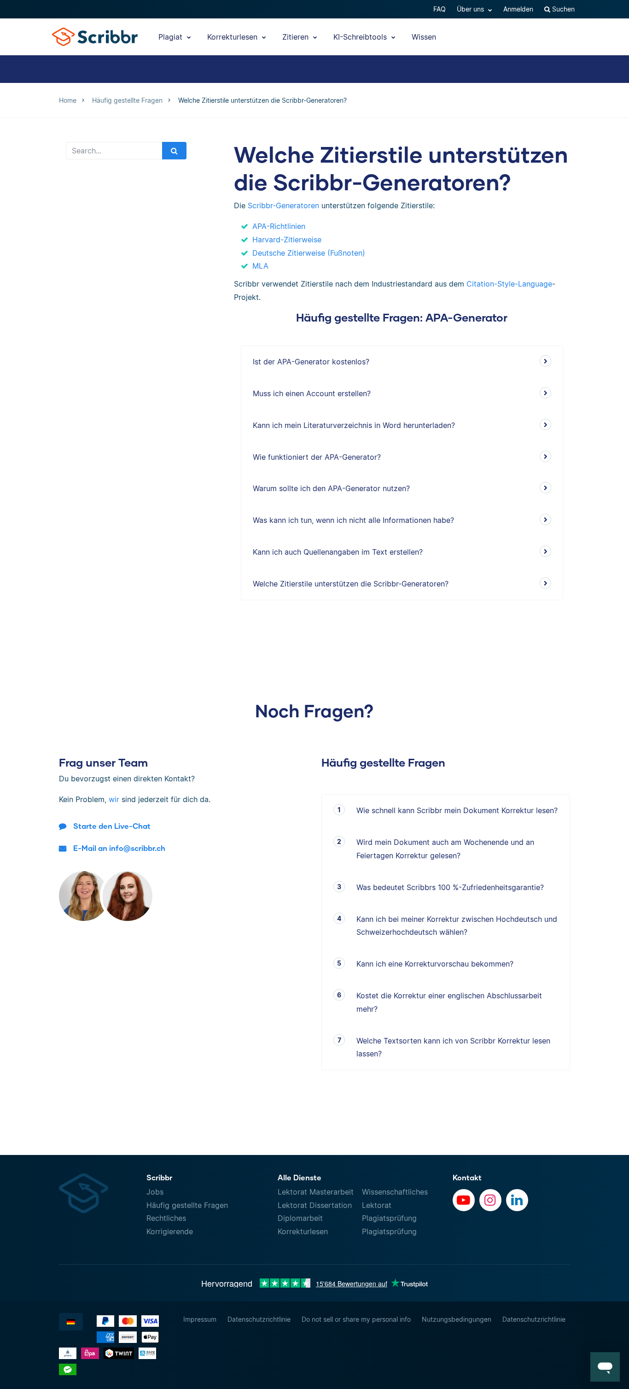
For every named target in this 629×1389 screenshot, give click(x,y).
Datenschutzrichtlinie (259, 1319)
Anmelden (518, 9)
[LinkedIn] (517, 1200)
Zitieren (296, 36)
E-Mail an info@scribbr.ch (119, 848)
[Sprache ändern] (71, 1321)
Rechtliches (166, 1218)
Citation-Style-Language (509, 283)
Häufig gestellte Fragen (187, 1205)
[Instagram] (490, 1200)
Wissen (424, 36)
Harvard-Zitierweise (286, 239)
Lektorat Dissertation (315, 1205)
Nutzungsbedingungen (456, 1319)
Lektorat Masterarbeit (316, 1191)
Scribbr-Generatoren (283, 205)
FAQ (439, 9)
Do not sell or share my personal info (356, 1319)
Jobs (154, 1191)
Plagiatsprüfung (389, 1218)
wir (114, 799)
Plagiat (171, 36)
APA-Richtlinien (278, 226)
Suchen (562, 9)
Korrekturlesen (233, 36)
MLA (260, 265)
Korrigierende (169, 1231)
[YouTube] (464, 1200)
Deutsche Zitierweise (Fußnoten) (308, 253)
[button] (605, 1367)
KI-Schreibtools (361, 36)
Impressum (199, 1319)
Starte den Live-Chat (112, 825)
